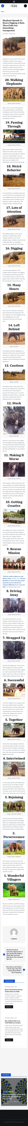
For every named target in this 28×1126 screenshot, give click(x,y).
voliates (6, 33)
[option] (14, 1092)
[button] (23, 1075)
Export (11, 33)
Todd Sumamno (9, 1101)
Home (2, 11)
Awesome (5, 1091)
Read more (9, 1006)
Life (14, 33)
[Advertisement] (12, 1060)
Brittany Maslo (10, 986)
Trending (11, 1091)
